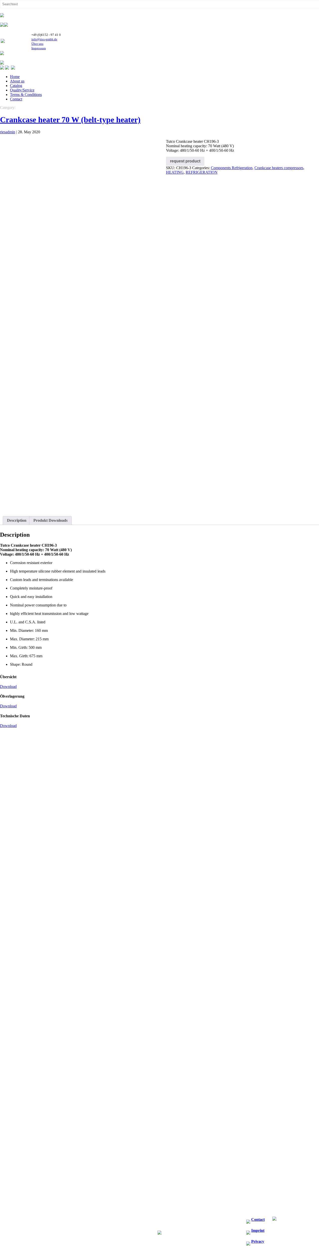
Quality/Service (22, 90)
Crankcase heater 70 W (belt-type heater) (70, 119)
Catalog (16, 85)
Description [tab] (16, 520)
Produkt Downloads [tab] (50, 520)
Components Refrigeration (231, 168)
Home (15, 76)
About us (17, 81)
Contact (16, 99)
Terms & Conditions (26, 94)
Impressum (38, 48)
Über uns (37, 44)
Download (8, 686)
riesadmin (7, 132)
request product (185, 161)
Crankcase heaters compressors (278, 168)
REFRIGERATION (202, 172)
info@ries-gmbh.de (44, 39)
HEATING (175, 172)
